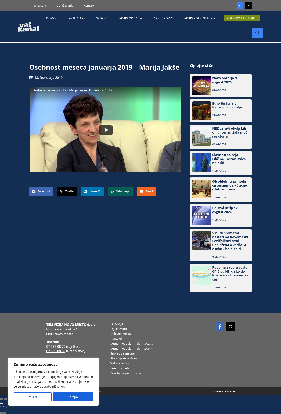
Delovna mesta (120, 334)
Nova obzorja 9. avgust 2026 (225, 80)
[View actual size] (5, 413)
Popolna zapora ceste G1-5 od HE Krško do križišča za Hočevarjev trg (230, 273)
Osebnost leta (120, 368)
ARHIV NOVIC (163, 18)
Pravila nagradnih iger (126, 373)
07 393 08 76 (55, 346)
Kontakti (116, 339)
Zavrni (32, 397)
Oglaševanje (64, 5)
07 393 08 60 (55, 351)
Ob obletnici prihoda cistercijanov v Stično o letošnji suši (229, 185)
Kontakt (89, 5)
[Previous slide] (1, 399)
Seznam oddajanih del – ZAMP (131, 348)
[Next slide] (5, 399)
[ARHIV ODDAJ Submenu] (141, 18)
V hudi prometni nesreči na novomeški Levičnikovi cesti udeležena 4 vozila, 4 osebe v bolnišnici (230, 241)
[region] (53, 382)
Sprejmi (73, 397)
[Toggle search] (257, 33)
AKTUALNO (77, 18)
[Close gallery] (1, 403)
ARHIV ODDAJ (128, 18)
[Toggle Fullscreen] (1, 413)
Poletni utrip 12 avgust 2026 (225, 210)
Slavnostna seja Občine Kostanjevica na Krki (229, 159)
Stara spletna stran (123, 358)
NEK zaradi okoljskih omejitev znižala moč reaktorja (229, 133)
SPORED (102, 18)
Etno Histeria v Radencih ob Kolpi (227, 105)
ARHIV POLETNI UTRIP (200, 18)
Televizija (40, 5)
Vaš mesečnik (119, 363)
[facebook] (220, 326)
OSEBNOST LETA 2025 (242, 18)
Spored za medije (122, 353)
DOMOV (51, 18)
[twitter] (248, 5)
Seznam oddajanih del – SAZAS (131, 343)
